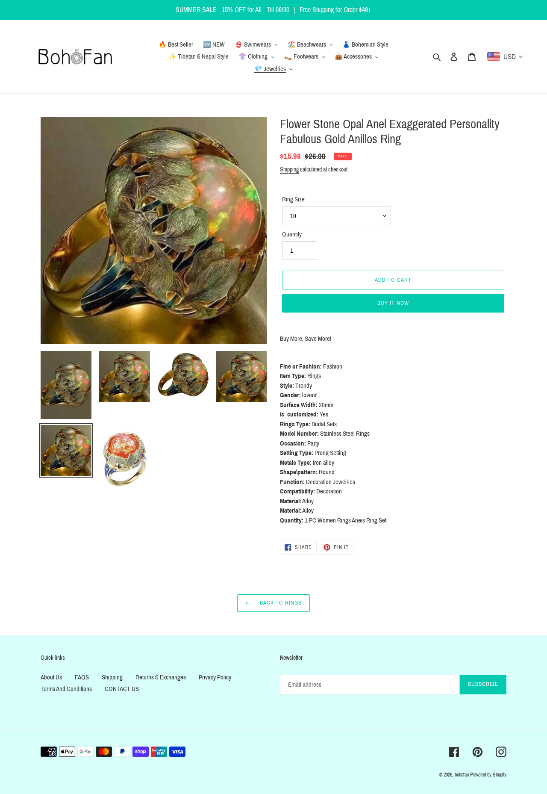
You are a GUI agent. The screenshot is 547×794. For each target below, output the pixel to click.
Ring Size (293, 199)
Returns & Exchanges (160, 677)
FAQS (82, 677)
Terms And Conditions (66, 688)
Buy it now (393, 303)
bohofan (462, 775)
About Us (51, 677)
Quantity (292, 234)
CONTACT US (122, 688)
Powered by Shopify (488, 775)
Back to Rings (280, 603)
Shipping (289, 169)
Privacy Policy (215, 677)
